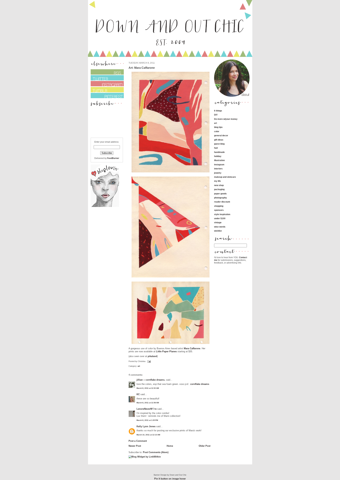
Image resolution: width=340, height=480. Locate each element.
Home (170, 446)
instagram (219, 164)
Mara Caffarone (192, 348)
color (216, 131)
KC (138, 394)
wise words (219, 227)
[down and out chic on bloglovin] (105, 206)
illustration (219, 160)
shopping (218, 206)
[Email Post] (149, 361)
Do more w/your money (225, 119)
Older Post (204, 446)
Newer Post (135, 446)
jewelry (217, 173)
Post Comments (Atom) (155, 452)
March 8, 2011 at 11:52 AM (148, 388)
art (139, 366)
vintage (218, 222)
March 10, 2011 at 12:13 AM (148, 435)
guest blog (219, 144)
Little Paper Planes (166, 351)
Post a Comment (138, 441)
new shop (219, 185)
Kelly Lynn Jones (146, 426)
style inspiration (222, 214)
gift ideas (218, 140)
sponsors (219, 210)
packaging (219, 189)
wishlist (218, 231)
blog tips (218, 127)
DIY (216, 115)
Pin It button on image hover (170, 478)
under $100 (219, 218)
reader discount (222, 202)
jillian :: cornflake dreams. (151, 379)
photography (220, 198)
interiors (218, 168)
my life (217, 181)
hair (216, 148)
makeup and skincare (225, 177)
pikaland (152, 356)
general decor (221, 135)
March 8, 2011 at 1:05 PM (147, 420)
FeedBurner (113, 158)
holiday (217, 156)
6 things (218, 111)
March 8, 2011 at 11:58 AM (148, 403)
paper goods (220, 193)
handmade (219, 152)
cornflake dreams (199, 384)
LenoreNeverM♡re (147, 409)
